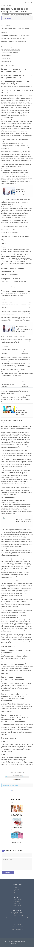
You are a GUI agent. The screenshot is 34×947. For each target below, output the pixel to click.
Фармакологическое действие (9, 52)
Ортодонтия (17, 903)
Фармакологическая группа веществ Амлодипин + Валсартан (14, 31)
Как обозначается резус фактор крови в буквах (16, 828)
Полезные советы (6, 61)
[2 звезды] (11, 772)
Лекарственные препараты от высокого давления (23, 191)
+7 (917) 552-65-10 (18, 915)
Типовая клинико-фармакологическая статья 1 (13, 38)
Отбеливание (17, 901)
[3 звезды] (13, 772)
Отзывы (17, 889)
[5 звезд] (15, 772)
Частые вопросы (5, 58)
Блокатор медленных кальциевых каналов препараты (16, 842)
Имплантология (17, 905)
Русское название (6, 25)
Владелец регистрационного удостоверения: (13, 41)
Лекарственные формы (7, 47)
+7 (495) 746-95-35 (18, 913)
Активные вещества (6, 44)
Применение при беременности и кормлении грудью (15, 35)
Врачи (17, 887)
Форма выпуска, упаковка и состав (10, 49)
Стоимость (17, 891)
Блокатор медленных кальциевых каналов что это (24, 521)
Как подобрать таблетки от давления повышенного (24, 329)
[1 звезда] (10, 772)
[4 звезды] (14, 772)
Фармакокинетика (6, 55)
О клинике (17, 893)
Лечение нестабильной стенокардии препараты (16, 815)
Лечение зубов (17, 899)
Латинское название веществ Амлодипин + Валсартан (16, 28)
